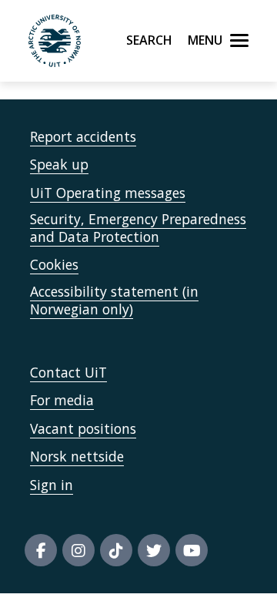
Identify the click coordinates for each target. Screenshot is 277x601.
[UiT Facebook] (41, 550)
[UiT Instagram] (78, 550)
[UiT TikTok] (116, 550)
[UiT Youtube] (191, 550)
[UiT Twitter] (154, 550)
